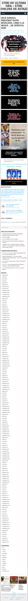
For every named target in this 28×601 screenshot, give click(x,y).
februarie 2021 (5, 402)
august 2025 (5, 298)
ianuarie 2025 (5, 311)
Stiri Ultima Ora (7, 33)
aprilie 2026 (4, 282)
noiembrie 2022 (5, 362)
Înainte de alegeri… (6, 237)
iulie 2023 (4, 346)
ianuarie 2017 (5, 497)
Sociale (22, 32)
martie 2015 (5, 540)
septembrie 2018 (6, 458)
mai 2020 (4, 420)
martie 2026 (5, 284)
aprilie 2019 (4, 445)
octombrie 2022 (5, 364)
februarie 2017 (5, 495)
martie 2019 (5, 447)
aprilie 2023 (4, 352)
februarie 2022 (5, 379)
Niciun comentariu (15, 33)
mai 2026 (4, 280)
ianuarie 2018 (5, 474)
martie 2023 (5, 354)
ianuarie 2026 (5, 288)
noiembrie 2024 (5, 315)
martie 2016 (5, 517)
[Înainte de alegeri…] (14, 580)
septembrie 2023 (6, 342)
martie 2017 (5, 493)
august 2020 (5, 414)
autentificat (9, 222)
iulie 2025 (4, 300)
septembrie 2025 (6, 296)
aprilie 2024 (4, 329)
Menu (3, 13)
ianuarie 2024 (5, 335)
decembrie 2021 (5, 383)
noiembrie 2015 (5, 524)
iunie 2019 (4, 441)
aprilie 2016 (4, 515)
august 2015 (5, 530)
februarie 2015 (5, 542)
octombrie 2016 (5, 503)
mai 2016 (4, 513)
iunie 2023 (4, 348)
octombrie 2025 (5, 294)
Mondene (8, 32)
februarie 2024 (5, 333)
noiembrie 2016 (5, 501)
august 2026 (5, 275)
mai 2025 (4, 304)
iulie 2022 (4, 369)
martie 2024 (5, 331)
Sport (2, 33)
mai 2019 (4, 443)
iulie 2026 (4, 277)
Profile (11, 599)
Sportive (4, 569)
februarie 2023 (5, 356)
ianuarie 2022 (5, 381)
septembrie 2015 (6, 528)
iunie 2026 (4, 279)
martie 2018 (5, 470)
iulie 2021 (4, 393)
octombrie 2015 (5, 526)
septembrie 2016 (6, 505)
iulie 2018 (4, 462)
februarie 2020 (5, 426)
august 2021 (5, 391)
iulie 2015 (4, 532)
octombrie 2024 (5, 317)
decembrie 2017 (5, 476)
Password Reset (20, 597)
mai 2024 (4, 327)
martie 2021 (5, 400)
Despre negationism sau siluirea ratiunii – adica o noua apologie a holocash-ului (14, 258)
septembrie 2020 (6, 412)
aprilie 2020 (4, 422)
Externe (4, 555)
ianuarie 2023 (5, 358)
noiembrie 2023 (5, 338)
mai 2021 (4, 397)
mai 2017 (4, 489)
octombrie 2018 (5, 457)
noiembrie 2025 (5, 292)
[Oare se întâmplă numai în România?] (23, 580)
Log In (12, 597)
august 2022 (5, 368)
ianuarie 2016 (5, 520)
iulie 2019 (4, 439)
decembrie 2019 (5, 429)
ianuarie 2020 (5, 427)
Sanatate (19, 32)
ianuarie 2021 (5, 404)
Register (18, 599)
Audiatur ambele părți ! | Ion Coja (9, 256)
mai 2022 (4, 373)
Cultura (21, 30)
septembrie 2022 (6, 366)
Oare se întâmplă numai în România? (10, 239)
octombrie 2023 (5, 340)
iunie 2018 (4, 464)
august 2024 (5, 321)
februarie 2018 (5, 472)
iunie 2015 (4, 534)
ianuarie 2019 (5, 451)
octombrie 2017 (5, 480)
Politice (15, 32)
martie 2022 (5, 377)
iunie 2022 (4, 371)
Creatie (18, 30)
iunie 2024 (4, 325)
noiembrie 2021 (5, 385)
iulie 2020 (4, 416)
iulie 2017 (4, 486)
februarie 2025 (5, 309)
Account (6, 597)
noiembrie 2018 (5, 455)
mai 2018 (4, 466)
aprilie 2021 (4, 398)
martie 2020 (5, 424)
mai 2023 (4, 350)
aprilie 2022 (4, 375)
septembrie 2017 (6, 482)
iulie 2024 (4, 323)
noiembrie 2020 (5, 408)
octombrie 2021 (5, 387)
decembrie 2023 (5, 337)
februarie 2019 (5, 449)
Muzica (11, 32)
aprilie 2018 (4, 468)
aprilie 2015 (4, 538)
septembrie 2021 (6, 389)
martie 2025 (5, 308)
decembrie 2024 (5, 313)
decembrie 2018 (5, 453)
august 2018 (5, 460)
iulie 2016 (4, 509)
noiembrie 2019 (5, 431)
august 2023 (5, 344)
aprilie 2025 (4, 306)
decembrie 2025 (5, 290)
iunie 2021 (4, 395)
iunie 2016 (4, 511)
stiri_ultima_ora (4, 30)
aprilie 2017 (4, 491)
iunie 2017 (4, 487)
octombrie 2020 (5, 410)
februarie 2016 (5, 518)
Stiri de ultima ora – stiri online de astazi (14, 6)
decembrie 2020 (5, 406)
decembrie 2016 (5, 499)
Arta (15, 30)
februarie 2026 (5, 286)
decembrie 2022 (5, 360)
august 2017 (5, 484)
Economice (3, 32)
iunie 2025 (4, 302)
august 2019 (5, 437)
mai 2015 (4, 536)
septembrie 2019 (6, 435)
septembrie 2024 (6, 319)
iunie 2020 (4, 418)
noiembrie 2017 (5, 478)
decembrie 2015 (5, 522)
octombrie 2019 (5, 433)
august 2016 (5, 507)
